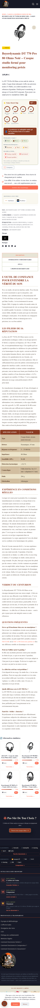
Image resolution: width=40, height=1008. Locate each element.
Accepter (15, 1004)
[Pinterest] (9, 246)
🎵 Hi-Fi (31, 859)
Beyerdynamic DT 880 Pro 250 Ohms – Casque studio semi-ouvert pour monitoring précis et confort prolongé (30, 786)
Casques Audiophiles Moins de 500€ (19, 14)
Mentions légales (6, 938)
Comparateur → (20, 865)
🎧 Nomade (15, 848)
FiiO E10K (5, 641)
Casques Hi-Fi (11, 217)
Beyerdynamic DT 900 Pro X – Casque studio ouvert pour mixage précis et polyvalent (9, 786)
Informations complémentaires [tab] (20, 260)
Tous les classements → (20, 854)
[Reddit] (15, 246)
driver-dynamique (15, 225)
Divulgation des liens (8, 928)
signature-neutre (23, 227)
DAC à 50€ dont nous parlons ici (24, 641)
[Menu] (37, 4)
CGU (2, 932)
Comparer (10, 167)
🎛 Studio (11, 851)
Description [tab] (20, 255)
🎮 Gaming (35, 848)
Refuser (25, 1004)
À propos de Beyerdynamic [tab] (20, 269)
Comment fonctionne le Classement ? (13, 949)
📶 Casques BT (16, 859)
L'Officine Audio (6, 925)
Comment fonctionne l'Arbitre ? (11, 942)
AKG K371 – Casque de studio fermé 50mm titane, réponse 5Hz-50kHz (9, 756)
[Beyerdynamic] (5, 238)
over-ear (11, 227)
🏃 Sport (3, 851)
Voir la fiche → (10, 767)
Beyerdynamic (15, 230)
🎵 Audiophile (25, 848)
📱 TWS (25, 859)
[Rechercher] (33, 4)
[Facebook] (3, 246)
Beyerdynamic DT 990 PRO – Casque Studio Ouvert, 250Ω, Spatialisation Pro (30, 756)
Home (4, 14)
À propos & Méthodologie (9, 921)
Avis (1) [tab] (20, 264)
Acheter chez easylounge (20, 187)
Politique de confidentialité (10, 935)
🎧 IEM (12, 862)
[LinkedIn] (12, 246)
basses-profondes (19, 222)
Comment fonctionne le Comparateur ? (14, 945)
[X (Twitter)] (6, 246)
